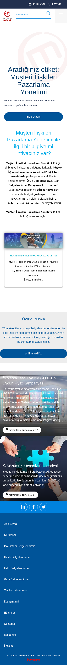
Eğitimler (9, 612)
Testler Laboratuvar (15, 590)
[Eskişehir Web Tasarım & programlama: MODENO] (33, 660)
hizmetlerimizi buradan (25, 203)
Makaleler (10, 634)
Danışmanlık (11, 601)
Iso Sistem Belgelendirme (19, 546)
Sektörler (9, 623)
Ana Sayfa (10, 523)
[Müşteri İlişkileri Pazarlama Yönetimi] (33, 240)
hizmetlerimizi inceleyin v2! (23, 430)
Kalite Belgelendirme (17, 557)
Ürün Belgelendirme (16, 568)
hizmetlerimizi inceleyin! (21, 494)
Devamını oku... (33, 279)
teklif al (33, 353)
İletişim (8, 646)
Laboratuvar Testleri (20, 189)
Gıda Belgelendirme (16, 579)
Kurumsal (10, 535)
